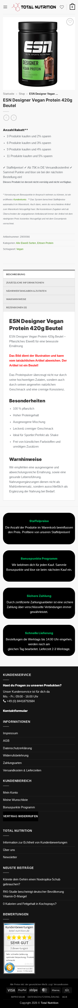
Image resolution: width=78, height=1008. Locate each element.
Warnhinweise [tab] (16, 299)
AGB (6, 740)
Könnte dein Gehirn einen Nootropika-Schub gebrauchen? (31, 882)
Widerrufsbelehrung (15, 755)
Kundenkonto (19, 199)
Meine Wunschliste (15, 799)
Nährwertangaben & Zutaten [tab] (26, 290)
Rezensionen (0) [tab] (16, 307)
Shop (22, 93)
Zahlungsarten (12, 763)
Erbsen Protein (45, 243)
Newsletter (10, 857)
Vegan (19, 249)
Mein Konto (10, 792)
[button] (5, 7)
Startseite (8, 93)
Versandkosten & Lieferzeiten (22, 770)
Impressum (10, 733)
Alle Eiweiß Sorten (26, 243)
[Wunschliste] (62, 7)
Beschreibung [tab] (15, 274)
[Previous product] (14, 118)
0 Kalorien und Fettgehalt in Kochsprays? (29, 903)
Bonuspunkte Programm (19, 807)
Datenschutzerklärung (17, 748)
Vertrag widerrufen (20, 816)
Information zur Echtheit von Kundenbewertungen (35, 842)
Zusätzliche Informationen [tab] (25, 282)
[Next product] (6, 118)
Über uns (9, 850)
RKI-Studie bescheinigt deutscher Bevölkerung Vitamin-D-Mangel (33, 894)
